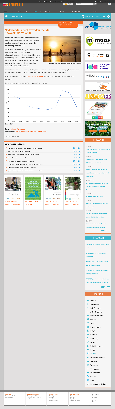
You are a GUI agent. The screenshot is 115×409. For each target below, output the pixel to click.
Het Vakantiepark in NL (33, 398)
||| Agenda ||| (98, 238)
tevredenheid (41, 131)
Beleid (92, 350)
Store (19, 11)
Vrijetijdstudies (9, 397)
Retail (92, 331)
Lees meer (105, 231)
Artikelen (72, 397)
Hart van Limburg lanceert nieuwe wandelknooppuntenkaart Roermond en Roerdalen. (97, 173)
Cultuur (93, 319)
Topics (95, 11)
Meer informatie (70, 2)
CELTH (93, 376)
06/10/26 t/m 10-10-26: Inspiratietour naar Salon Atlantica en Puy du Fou (97, 280)
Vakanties (94, 365)
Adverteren (76, 11)
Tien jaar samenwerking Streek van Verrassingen (97, 205)
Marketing (94, 338)
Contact (94, 396)
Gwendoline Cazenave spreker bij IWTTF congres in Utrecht (96, 161)
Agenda (47, 11)
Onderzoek (21, 129)
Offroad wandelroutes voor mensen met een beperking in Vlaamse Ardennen (97, 186)
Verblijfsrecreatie (96, 316)
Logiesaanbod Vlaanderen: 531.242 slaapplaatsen (23, 154)
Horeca (93, 300)
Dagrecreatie (95, 373)
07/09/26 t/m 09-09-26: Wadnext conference (96, 254)
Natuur (93, 342)
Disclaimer (94, 397)
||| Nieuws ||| (98, 140)
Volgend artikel (101, 16)
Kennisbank (33, 11)
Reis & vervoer (96, 308)
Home (5, 11)
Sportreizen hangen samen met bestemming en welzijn (25, 171)
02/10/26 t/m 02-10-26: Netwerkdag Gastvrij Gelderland (97, 271)
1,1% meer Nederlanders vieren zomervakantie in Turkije (25, 164)
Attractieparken (96, 312)
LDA (92, 380)
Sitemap (94, 400)
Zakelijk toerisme (96, 346)
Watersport (94, 304)
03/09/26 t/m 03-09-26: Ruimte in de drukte (97, 246)
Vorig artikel (89, 16)
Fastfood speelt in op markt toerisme (19, 151)
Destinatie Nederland (98, 384)
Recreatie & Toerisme (11, 396)
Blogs (62, 11)
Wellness (93, 335)
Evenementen (95, 327)
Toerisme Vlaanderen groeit (94, 196)
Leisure (13, 129)
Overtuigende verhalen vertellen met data (21, 161)
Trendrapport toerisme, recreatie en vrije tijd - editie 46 (12, 204)
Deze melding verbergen (102, 2)
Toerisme (93, 361)
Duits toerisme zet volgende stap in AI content (22, 167)
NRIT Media (95, 394)
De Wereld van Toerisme (34, 397)
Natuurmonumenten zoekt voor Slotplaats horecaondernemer (95, 225)
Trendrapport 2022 (32, 396)
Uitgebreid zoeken (75, 400)
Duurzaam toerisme (97, 357)
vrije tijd (33, 131)
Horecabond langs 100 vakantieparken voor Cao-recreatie (25, 148)
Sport (92, 323)
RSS (93, 401)
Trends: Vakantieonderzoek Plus (17, 158)
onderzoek (25, 131)
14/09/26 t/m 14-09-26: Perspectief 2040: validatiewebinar (97, 263)
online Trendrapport (35, 76)
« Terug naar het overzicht (12, 136)
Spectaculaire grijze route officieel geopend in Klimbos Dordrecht (96, 215)
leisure (17, 131)
